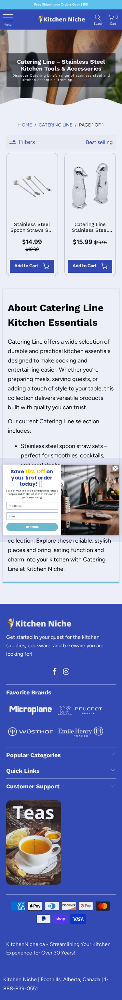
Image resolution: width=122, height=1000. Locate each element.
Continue (31, 527)
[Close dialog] (115, 468)
